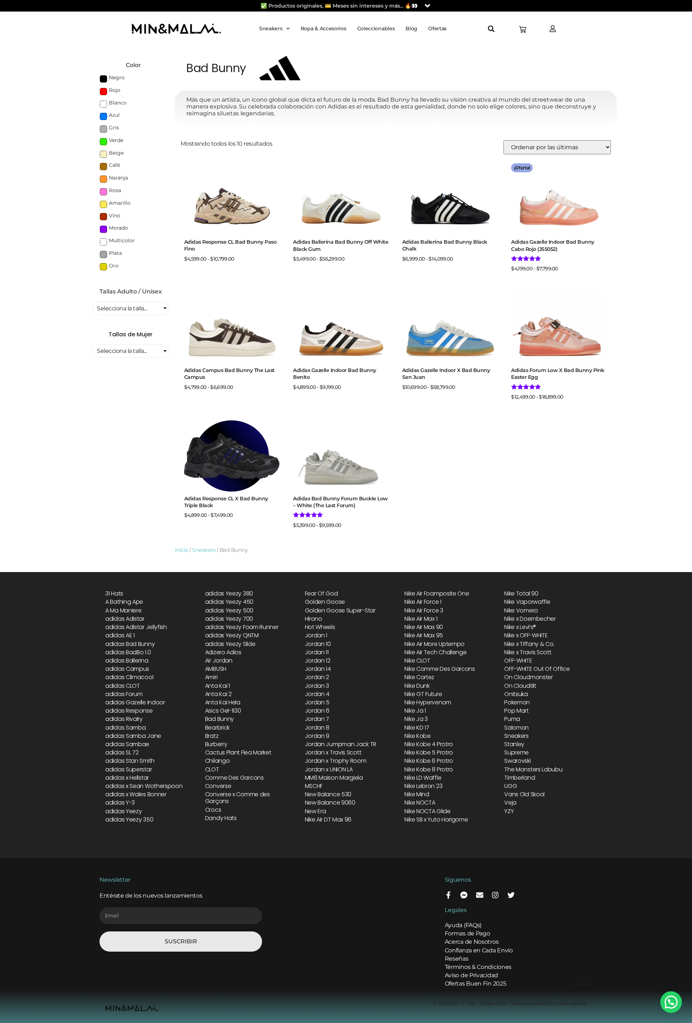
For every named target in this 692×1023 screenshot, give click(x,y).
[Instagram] (495, 895)
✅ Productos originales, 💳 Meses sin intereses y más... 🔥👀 (339, 6)
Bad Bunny (216, 68)
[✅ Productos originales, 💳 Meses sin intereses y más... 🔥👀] (427, 5)
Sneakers (271, 28)
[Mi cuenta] (554, 28)
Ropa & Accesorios (323, 28)
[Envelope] (479, 895)
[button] (491, 29)
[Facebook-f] (448, 895)
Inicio (181, 550)
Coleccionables (376, 28)
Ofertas (437, 28)
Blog (411, 28)
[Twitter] (511, 895)
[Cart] (522, 29)
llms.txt (583, 984)
